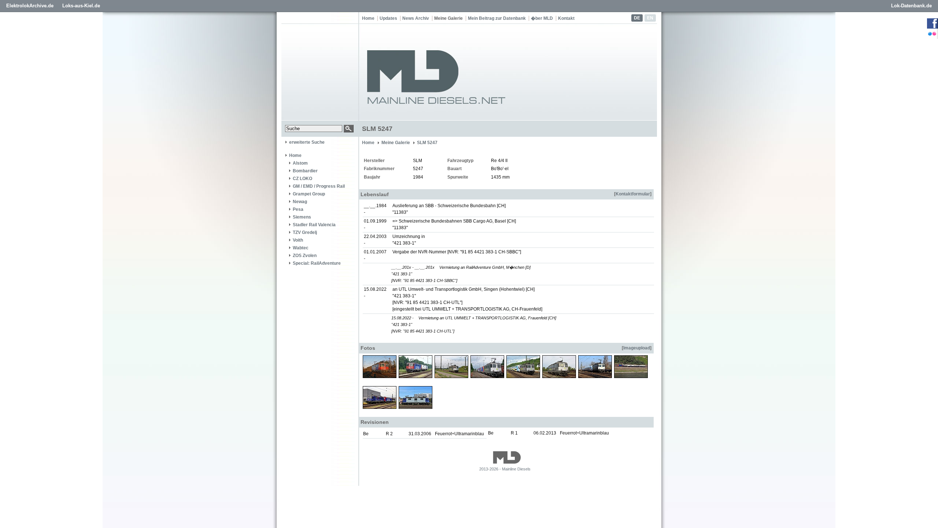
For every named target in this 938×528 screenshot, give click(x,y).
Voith (298, 240)
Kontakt (566, 18)
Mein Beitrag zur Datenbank (497, 18)
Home (368, 18)
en (650, 18)
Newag (300, 201)
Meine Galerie (448, 18)
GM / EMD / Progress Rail (319, 186)
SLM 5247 (427, 142)
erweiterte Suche (307, 142)
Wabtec (301, 247)
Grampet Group (309, 194)
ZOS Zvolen (305, 255)
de (637, 18)
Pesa (298, 209)
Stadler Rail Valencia (314, 224)
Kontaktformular (633, 194)
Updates (388, 18)
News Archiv (415, 18)
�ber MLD (542, 18)
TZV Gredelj (305, 232)
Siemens (302, 217)
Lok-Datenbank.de (911, 5)
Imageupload (636, 348)
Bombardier (305, 170)
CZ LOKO (302, 178)
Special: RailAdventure (317, 263)
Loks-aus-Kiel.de (81, 5)
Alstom (300, 163)
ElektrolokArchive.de (29, 5)
